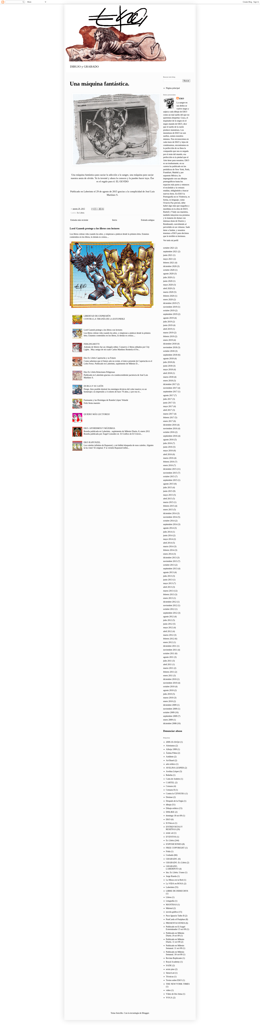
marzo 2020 (168, 292)
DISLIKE (170, 812)
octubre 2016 (168, 432)
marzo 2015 (168, 502)
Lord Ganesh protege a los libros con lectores (94, 228)
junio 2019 (167, 325)
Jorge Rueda (171, 876)
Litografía (170, 901)
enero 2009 (168, 720)
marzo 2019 (168, 332)
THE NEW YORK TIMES (178, 984)
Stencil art (170, 973)
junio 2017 (167, 403)
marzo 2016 (168, 458)
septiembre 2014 (170, 524)
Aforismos (170, 745)
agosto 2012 (168, 616)
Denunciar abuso (172, 731)
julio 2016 (167, 443)
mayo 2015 (168, 495)
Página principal (173, 88)
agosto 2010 (168, 690)
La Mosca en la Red (174, 880)
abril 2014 (167, 543)
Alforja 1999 (171, 749)
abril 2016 (167, 454)
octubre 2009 (168, 712)
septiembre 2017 (170, 391)
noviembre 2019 (170, 307)
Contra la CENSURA (175, 793)
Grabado (169, 855)
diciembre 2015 (169, 469)
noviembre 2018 (170, 347)
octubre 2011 (168, 653)
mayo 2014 (168, 539)
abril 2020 (167, 288)
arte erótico (170, 764)
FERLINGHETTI (91, 344)
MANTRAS (171, 904)
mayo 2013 (168, 583)
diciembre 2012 (169, 602)
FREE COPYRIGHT (175, 848)
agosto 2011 (168, 657)
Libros (168, 897)
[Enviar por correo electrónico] (92, 209)
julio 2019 (167, 321)
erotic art (169, 833)
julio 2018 (167, 362)
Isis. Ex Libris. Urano (175, 872)
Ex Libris (80, 213)
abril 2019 (167, 329)
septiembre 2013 (170, 568)
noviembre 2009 (170, 709)
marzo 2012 (168, 635)
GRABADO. (172, 859)
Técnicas (169, 976)
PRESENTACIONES (175, 923)
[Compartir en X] (97, 209)
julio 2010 (167, 694)
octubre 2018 (168, 351)
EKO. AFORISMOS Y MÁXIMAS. (99, 428)
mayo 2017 (168, 406)
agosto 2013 (168, 572)
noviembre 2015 (170, 473)
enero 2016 (168, 465)
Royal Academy (173, 962)
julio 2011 (167, 661)
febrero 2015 (168, 506)
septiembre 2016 (170, 436)
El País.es (170, 823)
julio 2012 (167, 620)
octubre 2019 (168, 310)
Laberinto (170, 887)
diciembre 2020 (169, 266)
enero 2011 (168, 675)
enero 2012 (168, 642)
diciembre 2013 (169, 557)
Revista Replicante (174, 958)
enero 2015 (168, 509)
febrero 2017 (168, 417)
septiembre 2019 (170, 314)
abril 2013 (167, 587)
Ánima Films (171, 753)
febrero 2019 (168, 336)
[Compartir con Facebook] (100, 209)
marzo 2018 (168, 377)
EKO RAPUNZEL (92, 442)
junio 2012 (167, 624)
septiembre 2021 (170, 251)
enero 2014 (168, 554)
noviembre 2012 (170, 605)
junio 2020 (167, 281)
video (168, 990)
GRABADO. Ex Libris (176, 862)
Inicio (114, 220)
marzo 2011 (168, 668)
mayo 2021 (168, 259)
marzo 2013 (168, 591)
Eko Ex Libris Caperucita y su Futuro (100, 358)
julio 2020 (167, 277)
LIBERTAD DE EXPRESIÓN (97, 316)
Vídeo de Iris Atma (174, 994)
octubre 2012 (168, 609)
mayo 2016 (168, 450)
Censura (169, 786)
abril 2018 (167, 373)
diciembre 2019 (169, 303)
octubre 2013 (168, 565)
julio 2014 (167, 532)
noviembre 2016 (170, 428)
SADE (169, 965)
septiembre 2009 (170, 716)
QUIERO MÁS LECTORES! (97, 414)
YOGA (169, 997)
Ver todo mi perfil (170, 240)
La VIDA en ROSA (174, 883)
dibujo (168, 804)
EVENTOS (171, 837)
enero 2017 (168, 421)
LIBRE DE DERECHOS (177, 891)
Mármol (169, 908)
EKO (181, 98)
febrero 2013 (168, 594)
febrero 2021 (168, 262)
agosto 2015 (168, 484)
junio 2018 (167, 366)
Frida (168, 851)
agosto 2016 (168, 439)
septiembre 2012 (170, 613)
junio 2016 (167, 447)
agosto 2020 (168, 273)
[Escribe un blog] (95, 209)
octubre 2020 (168, 270)
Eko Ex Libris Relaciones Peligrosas (99, 372)
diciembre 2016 (169, 425)
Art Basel (170, 760)
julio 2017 (167, 399)
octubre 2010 (168, 686)
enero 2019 (168, 340)
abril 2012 (167, 631)
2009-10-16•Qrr (173, 742)
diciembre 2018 (169, 344)
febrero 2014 (168, 550)
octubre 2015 (168, 476)
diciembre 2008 (169, 723)
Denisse (169, 797)
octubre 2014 (168, 521)
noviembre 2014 (170, 517)
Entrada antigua (147, 220)
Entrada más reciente (79, 220)
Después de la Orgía (174, 801)
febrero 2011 (168, 672)
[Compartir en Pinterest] (102, 209)
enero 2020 (168, 299)
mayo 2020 (168, 285)
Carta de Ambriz (173, 779)
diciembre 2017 (169, 384)
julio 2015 (167, 487)
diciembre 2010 (169, 679)
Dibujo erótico (172, 808)
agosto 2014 (168, 528)
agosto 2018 (168, 358)
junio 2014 (167, 535)
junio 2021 (167, 255)
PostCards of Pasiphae (175, 919)
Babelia (169, 775)
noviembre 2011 (170, 650)
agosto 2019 (168, 318)
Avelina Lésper (172, 771)
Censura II (170, 790)
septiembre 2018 (170, 355)
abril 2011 (167, 664)
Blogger (145, 1013)
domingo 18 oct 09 (174, 815)
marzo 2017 (168, 414)
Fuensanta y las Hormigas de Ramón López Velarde (106, 400)
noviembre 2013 (170, 561)
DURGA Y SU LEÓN (93, 386)
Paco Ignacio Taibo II (175, 916)
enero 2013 (168, 598)
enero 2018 (168, 380)
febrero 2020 (168, 296)
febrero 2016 (168, 462)
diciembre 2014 (169, 513)
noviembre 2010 (170, 683)
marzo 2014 (168, 546)
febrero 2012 (168, 638)
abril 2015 (167, 498)
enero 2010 (168, 701)
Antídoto (169, 756)
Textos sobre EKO (174, 980)
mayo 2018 (168, 369)
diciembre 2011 (169, 646)
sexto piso (170, 969)
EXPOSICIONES (174, 844)
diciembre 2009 (169, 705)
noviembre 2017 (170, 388)
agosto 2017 (168, 395)
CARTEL (170, 782)
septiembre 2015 (170, 480)
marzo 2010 (168, 697)
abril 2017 (167, 410)
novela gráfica (172, 912)
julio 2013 (167, 576)
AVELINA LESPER (175, 768)
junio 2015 (167, 491)
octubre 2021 (168, 248)
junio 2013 (167, 579)
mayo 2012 (168, 627)
